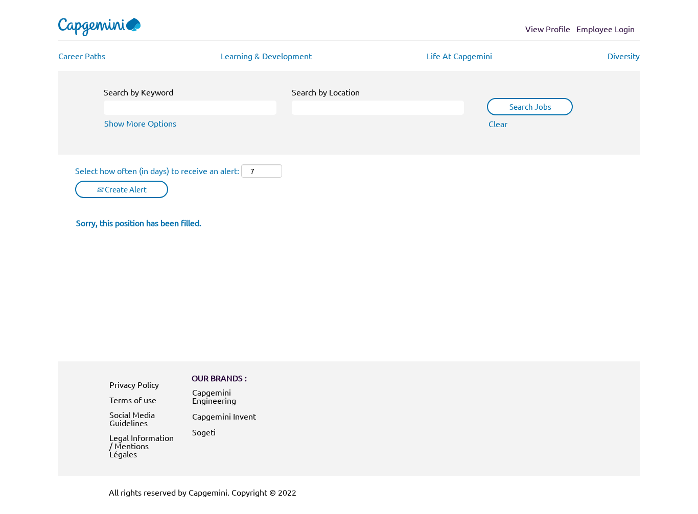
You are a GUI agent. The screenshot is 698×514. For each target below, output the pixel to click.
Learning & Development (266, 56)
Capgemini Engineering (214, 396)
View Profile (547, 28)
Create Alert (125, 189)
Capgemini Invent (224, 416)
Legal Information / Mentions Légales (141, 445)
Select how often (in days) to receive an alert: (157, 170)
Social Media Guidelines (132, 418)
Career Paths (81, 56)
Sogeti (204, 431)
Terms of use (132, 399)
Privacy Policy (134, 384)
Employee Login (605, 28)
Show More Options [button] (140, 123)
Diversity (624, 56)
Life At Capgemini (459, 56)
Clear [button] (497, 123)
